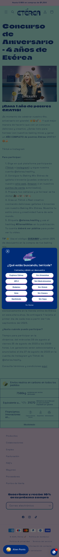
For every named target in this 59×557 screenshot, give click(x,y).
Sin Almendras (42, 275)
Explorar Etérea (16, 275)
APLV (16, 281)
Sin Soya (42, 299)
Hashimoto (16, 299)
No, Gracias (29, 305)
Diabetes (16, 287)
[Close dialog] (7, 251)
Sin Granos (43, 293)
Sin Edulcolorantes (42, 281)
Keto (16, 293)
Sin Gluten (42, 287)
